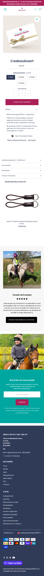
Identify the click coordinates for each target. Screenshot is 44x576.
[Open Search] (35, 9)
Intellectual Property (10, 515)
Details (8, 109)
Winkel (5, 469)
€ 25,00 (21, 77)
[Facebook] (4, 558)
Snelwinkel (22, 226)
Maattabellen (8, 505)
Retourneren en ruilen (10, 502)
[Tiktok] (10, 558)
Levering (6, 499)
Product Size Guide (8, 176)
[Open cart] (39, 9)
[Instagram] (7, 558)
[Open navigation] (5, 9)
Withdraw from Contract (12, 524)
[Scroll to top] (39, 569)
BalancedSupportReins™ (29, 569)
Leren (5, 472)
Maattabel (5, 171)
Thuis (5, 466)
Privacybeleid (8, 518)
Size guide (32, 140)
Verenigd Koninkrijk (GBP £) (30, 533)
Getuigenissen (8, 475)
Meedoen (22, 402)
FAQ (4, 481)
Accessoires (6, 165)
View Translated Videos (24, 136)
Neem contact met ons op (16, 140)
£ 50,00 (32, 77)
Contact (6, 485)
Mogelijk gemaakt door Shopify (14, 571)
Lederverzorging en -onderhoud (13, 160)
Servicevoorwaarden (10, 521)
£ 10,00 (10, 77)
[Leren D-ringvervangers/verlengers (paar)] (22, 202)
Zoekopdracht (8, 496)
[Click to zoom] (37, 19)
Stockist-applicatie (10, 511)
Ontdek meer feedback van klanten (21, 320)
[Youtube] (14, 558)
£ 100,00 (21, 83)
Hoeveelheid (22, 89)
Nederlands (8, 533)
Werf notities (7, 478)
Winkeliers (6, 508)
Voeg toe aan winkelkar (22, 102)
